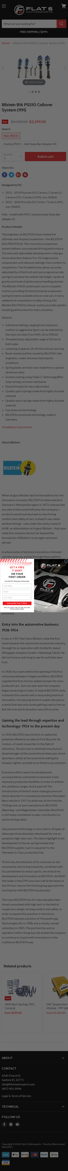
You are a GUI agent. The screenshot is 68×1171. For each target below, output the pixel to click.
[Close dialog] (66, 561)
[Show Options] (30, 598)
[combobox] (16, 598)
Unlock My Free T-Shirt (17, 603)
